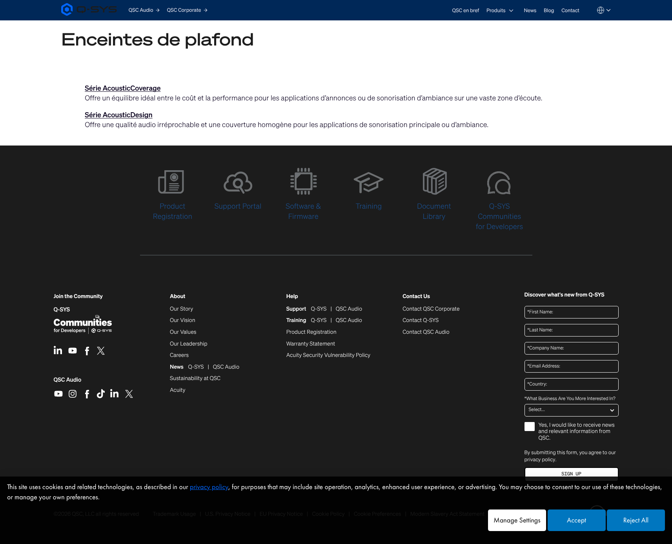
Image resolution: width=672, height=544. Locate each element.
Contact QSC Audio (425, 332)
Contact (570, 10)
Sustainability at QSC (195, 378)
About (177, 296)
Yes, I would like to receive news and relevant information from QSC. (577, 432)
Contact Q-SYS (420, 320)
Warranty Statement (310, 344)
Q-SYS (62, 309)
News (530, 10)
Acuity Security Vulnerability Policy (328, 355)
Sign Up (571, 474)
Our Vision (182, 320)
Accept (576, 520)
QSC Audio (68, 382)
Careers (179, 355)
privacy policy (539, 459)
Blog (549, 10)
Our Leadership (189, 344)
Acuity (178, 390)
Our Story (181, 309)
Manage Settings (517, 520)
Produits (496, 10)
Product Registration (311, 332)
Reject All (635, 520)
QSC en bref (465, 10)
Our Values (183, 332)
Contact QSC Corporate (430, 309)
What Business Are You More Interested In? (570, 399)
